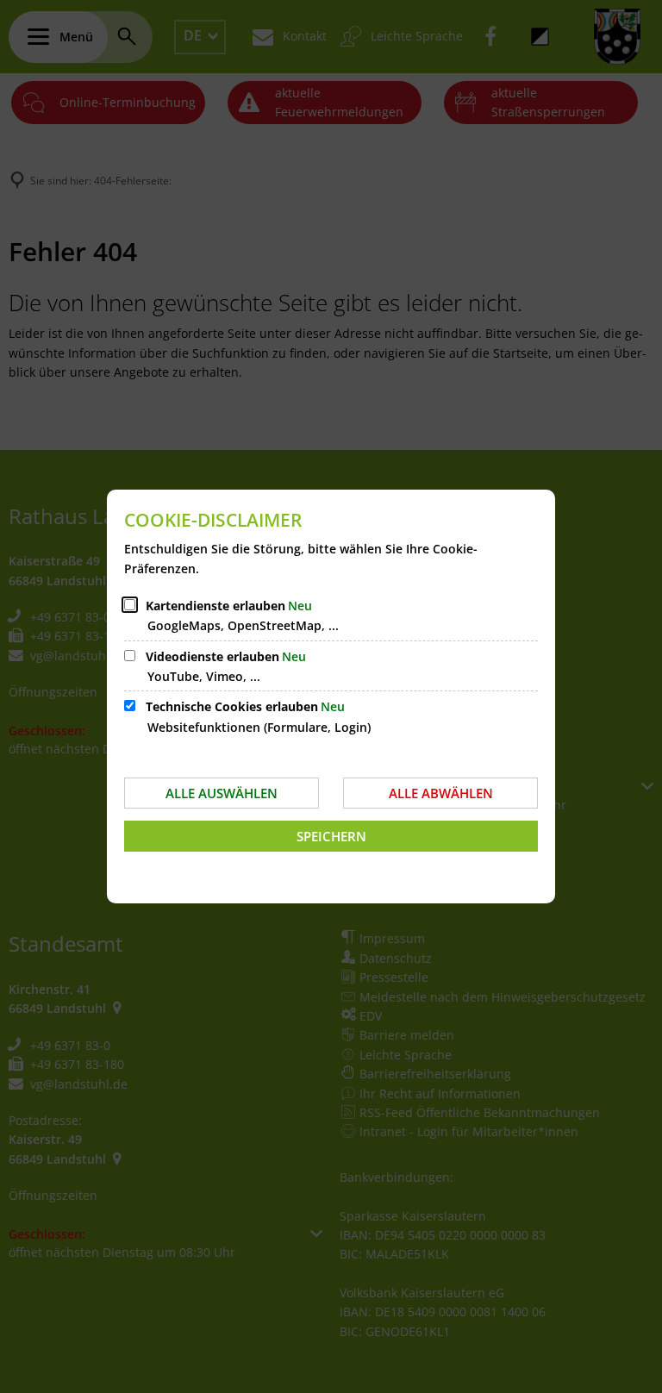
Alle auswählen (222, 793)
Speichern (331, 836)
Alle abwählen (441, 793)
